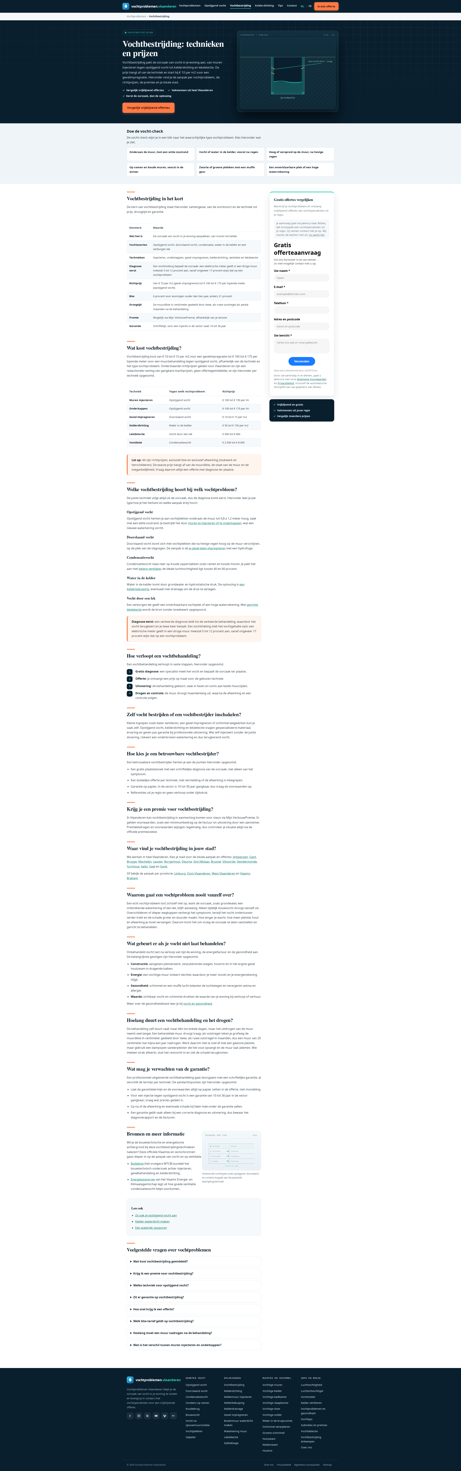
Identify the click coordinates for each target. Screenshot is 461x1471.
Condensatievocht (197, 1397)
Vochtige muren (272, 1385)
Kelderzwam (270, 1444)
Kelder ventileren (311, 1402)
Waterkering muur (235, 1431)
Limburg (180, 873)
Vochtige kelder (272, 1391)
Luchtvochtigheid (311, 1385)
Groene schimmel (274, 1433)
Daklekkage (231, 1443)
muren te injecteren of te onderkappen (214, 523)
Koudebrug (193, 1408)
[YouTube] (156, 1415)
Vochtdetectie (309, 1431)
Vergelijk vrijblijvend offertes (148, 108)
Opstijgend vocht (215, 5)
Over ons (306, 1447)
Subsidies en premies (314, 1425)
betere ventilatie (150, 569)
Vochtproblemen (189, 5)
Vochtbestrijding (240, 5)
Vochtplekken (194, 1431)
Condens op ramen (197, 1402)
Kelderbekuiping (234, 1402)
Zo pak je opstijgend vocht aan (156, 1215)
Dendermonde (247, 862)
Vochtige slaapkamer (275, 1402)
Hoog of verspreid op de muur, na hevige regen (296, 154)
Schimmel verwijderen (276, 1426)
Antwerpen (240, 857)
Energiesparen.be (143, 1179)
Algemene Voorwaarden (311, 379)
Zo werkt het (316, 234)
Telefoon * (281, 303)
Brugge (132, 862)
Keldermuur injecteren (238, 1397)
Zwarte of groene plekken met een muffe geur (227, 169)
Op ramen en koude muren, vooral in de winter (156, 169)
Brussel (216, 862)
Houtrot (267, 1450)
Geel (152, 866)
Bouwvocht (193, 1415)
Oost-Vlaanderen (198, 873)
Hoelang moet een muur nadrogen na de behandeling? (172, 1333)
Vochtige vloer (271, 1408)
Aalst (144, 866)
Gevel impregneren (236, 1415)
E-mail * (279, 287)
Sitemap (327, 1464)
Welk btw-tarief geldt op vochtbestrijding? (163, 1321)
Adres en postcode (287, 319)
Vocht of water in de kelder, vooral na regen (228, 152)
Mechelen (145, 862)
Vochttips (306, 1419)
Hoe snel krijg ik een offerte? (153, 1309)
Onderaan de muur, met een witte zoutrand (158, 152)
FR (310, 6)
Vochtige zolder (272, 1415)
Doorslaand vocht (196, 1391)
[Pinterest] (147, 1415)
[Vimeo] (164, 1415)
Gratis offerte (326, 6)
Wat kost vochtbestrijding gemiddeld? (160, 1261)
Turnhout (133, 866)
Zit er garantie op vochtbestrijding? (158, 1297)
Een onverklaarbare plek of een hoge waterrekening (294, 169)
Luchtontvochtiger (312, 1391)
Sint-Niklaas (201, 862)
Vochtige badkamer (275, 1397)
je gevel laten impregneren (207, 548)
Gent (252, 857)
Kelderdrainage (233, 1408)
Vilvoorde (228, 862)
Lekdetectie (231, 1437)
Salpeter (191, 1437)
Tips (280, 5)
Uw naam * (282, 271)
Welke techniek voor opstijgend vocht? (161, 1285)
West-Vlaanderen (223, 873)
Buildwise (137, 1164)
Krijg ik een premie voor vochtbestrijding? (163, 1273)
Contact (292, 5)
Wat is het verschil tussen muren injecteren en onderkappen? (177, 1345)
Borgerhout (172, 862)
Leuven (158, 862)
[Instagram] (138, 1415)
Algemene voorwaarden (307, 1464)
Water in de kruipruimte (277, 1420)
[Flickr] (173, 1415)
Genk (163, 866)
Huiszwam (269, 1438)
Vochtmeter (308, 1397)
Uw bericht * (283, 335)
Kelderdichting (264, 5)
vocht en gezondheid (197, 1004)
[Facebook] (130, 1415)
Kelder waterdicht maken (152, 1221)
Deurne (187, 862)
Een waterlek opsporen (151, 1228)
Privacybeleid (286, 383)
